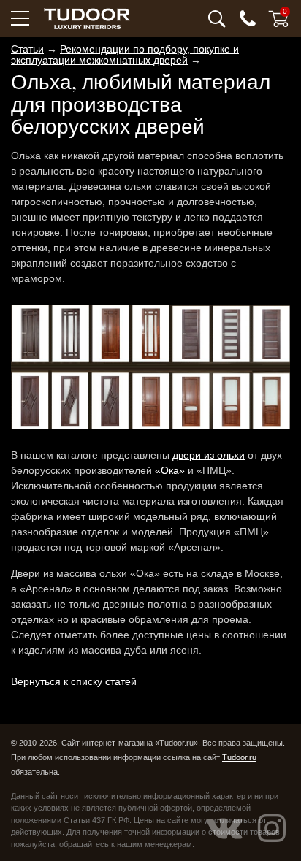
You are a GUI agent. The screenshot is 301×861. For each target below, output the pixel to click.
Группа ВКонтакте (224, 828)
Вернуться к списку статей (74, 681)
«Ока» (170, 470)
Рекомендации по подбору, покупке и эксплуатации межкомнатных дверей (125, 54)
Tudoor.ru (239, 757)
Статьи (27, 49)
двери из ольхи (208, 455)
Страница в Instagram (272, 828)
